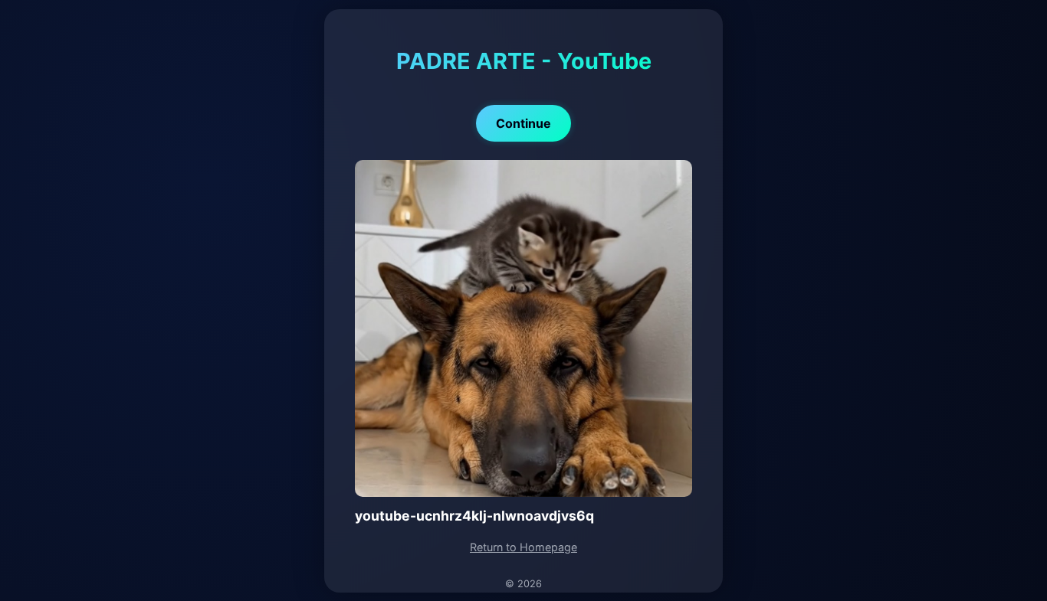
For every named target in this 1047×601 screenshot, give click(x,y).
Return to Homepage (523, 547)
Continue (523, 123)
